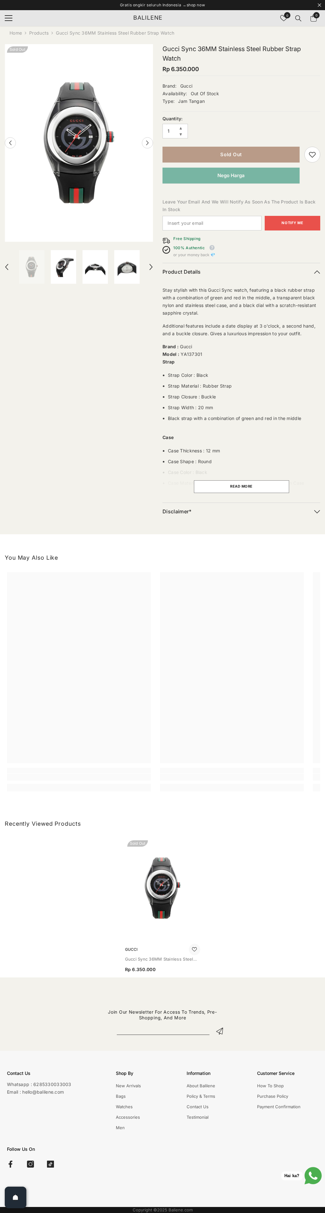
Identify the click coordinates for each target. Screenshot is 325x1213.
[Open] (15, 1197)
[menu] (8, 18)
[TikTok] (50, 1164)
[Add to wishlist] (194, 949)
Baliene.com (181, 1209)
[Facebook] (10, 1164)
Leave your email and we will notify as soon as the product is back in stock (238, 205)
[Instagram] (30, 1164)
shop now (196, 5)
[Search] (298, 18)
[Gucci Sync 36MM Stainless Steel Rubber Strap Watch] (162, 888)
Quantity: (172, 118)
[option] (79, 143)
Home (16, 33)
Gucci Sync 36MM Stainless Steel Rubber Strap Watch (159, 959)
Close (319, 5)
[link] (312, 155)
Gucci (186, 86)
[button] (10, 143)
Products (39, 33)
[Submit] (219, 1031)
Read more (241, 486)
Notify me (292, 223)
